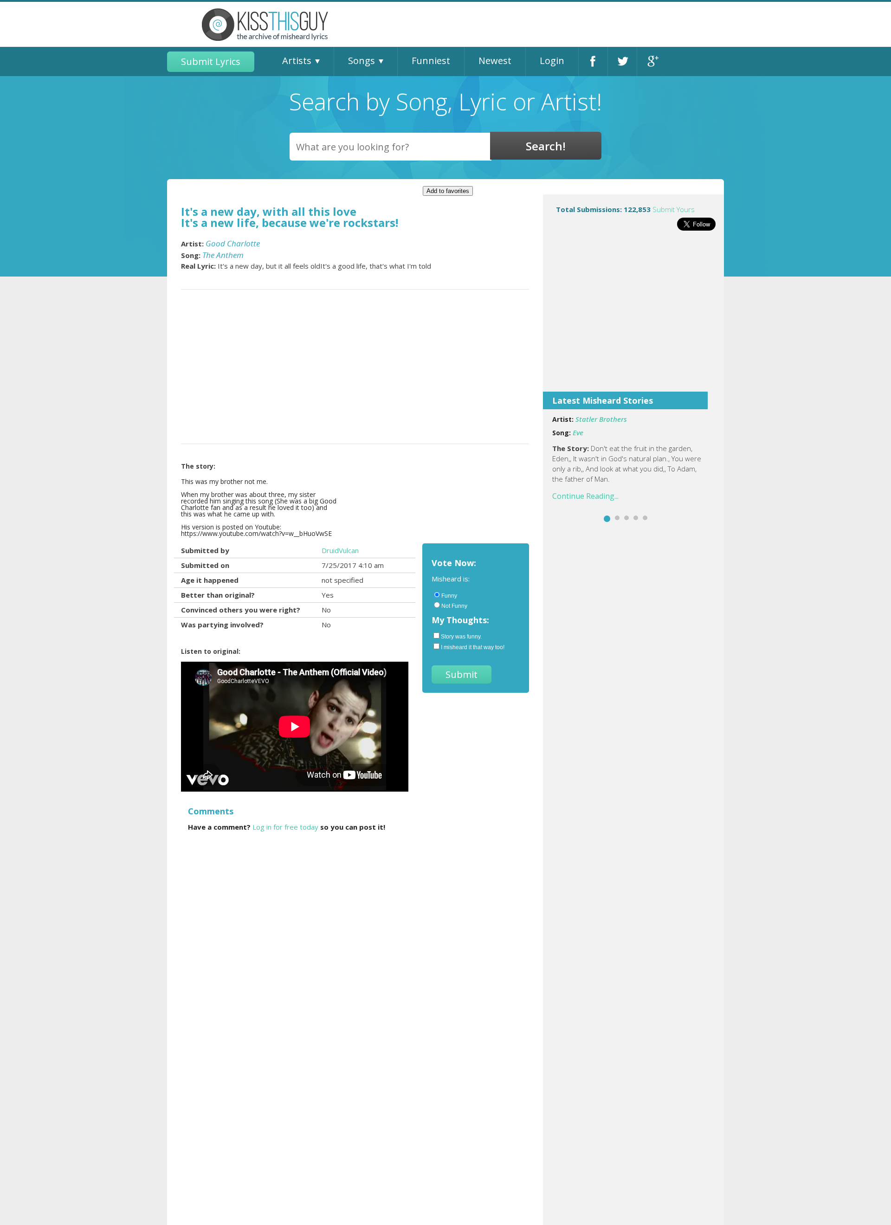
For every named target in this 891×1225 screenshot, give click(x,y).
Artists (296, 60)
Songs (361, 60)
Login (552, 60)
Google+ (651, 61)
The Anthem (223, 255)
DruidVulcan (340, 550)
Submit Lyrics (210, 61)
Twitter (622, 61)
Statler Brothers (601, 419)
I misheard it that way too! (472, 647)
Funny (449, 596)
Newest (494, 60)
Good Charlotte (233, 243)
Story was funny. (461, 636)
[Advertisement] (633, 317)
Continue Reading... (585, 496)
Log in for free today (285, 827)
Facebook (593, 61)
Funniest (431, 60)
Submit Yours (673, 209)
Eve (578, 432)
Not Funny (454, 606)
